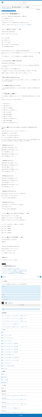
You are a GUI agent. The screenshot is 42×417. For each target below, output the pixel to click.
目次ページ (4, 388)
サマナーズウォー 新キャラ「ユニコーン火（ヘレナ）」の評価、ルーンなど (14, 318)
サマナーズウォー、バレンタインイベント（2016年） (11, 268)
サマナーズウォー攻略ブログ (21, 2)
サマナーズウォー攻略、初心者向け (8, 365)
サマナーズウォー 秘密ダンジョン (8, 354)
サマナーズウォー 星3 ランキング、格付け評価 (10, 346)
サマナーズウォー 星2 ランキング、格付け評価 (10, 343)
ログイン (4, 374)
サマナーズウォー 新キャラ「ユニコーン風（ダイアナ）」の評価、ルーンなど (14, 315)
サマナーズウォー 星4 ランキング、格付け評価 (10, 349)
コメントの (5, 379)
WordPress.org (5, 382)
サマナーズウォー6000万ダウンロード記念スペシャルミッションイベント (14, 269)
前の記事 (4, 276)
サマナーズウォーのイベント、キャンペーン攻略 (10, 360)
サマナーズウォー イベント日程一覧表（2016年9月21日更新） (12, 272)
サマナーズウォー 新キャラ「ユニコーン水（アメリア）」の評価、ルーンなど (14, 321)
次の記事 (37, 276)
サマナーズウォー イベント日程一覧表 (25, 24)
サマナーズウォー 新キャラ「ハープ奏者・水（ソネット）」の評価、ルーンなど (14, 326)
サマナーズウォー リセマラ (7, 335)
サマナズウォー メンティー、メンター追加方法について (11, 408)
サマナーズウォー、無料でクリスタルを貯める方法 (11, 357)
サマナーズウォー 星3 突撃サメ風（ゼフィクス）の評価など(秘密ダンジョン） (15, 273)
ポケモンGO (5, 368)
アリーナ (4, 332)
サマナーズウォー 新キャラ (7, 340)
